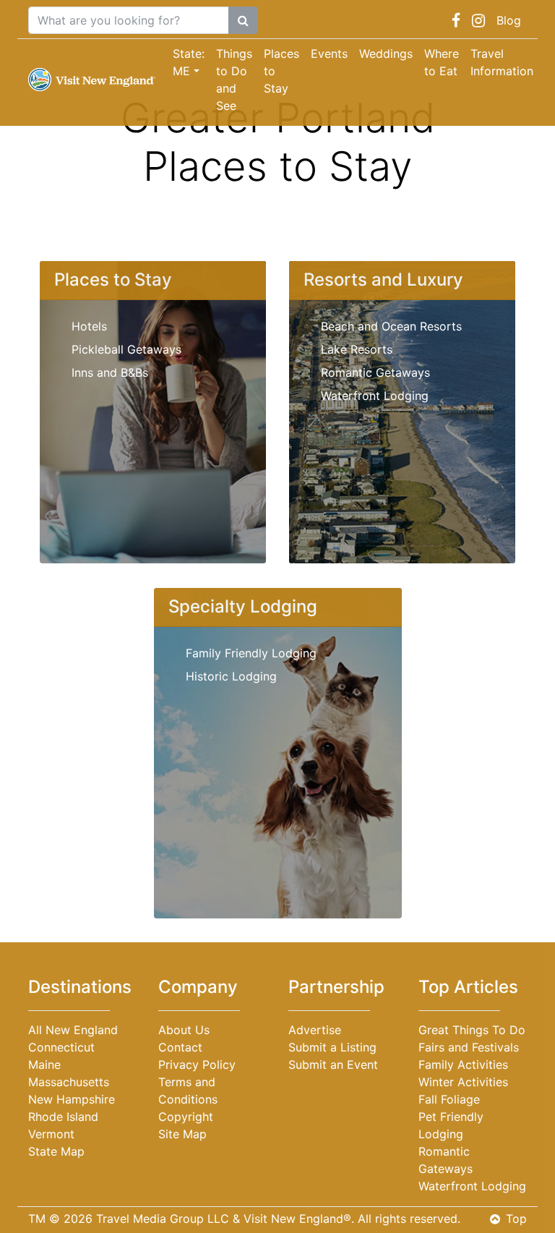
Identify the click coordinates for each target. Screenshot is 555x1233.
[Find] (243, 20)
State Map (56, 1151)
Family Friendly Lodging (251, 653)
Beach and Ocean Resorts (391, 326)
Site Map (182, 1134)
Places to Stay (281, 70)
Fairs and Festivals (468, 1047)
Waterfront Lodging (375, 395)
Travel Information (501, 62)
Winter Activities (463, 1082)
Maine (44, 1064)
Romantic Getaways (375, 372)
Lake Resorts (356, 349)
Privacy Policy (197, 1064)
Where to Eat (441, 62)
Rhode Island (63, 1116)
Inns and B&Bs (110, 372)
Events (329, 53)
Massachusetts (68, 1082)
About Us (184, 1030)
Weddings (386, 53)
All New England (73, 1030)
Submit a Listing (332, 1047)
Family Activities (463, 1064)
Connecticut (61, 1047)
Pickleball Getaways (126, 349)
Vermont (51, 1134)
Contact (180, 1047)
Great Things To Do (471, 1030)
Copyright (185, 1116)
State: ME (189, 62)
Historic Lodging (231, 676)
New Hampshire (71, 1099)
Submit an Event (333, 1064)
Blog (508, 20)
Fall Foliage (449, 1099)
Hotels (89, 326)
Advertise (314, 1030)
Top (516, 1218)
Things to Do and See (234, 79)
